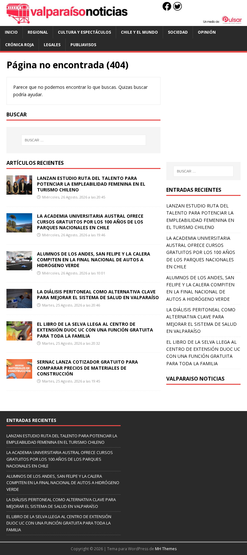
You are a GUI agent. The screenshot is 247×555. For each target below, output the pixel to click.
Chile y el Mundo (139, 32)
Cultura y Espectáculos (84, 32)
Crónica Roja (19, 44)
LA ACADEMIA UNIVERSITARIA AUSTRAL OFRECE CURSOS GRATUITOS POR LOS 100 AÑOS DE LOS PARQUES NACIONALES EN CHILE (90, 222)
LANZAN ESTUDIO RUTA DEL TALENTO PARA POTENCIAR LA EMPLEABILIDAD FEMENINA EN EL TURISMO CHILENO (91, 184)
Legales (52, 44)
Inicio (11, 32)
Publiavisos (83, 44)
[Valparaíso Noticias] (123, 22)
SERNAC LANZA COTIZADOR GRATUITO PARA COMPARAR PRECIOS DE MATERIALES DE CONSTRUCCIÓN (87, 367)
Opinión (207, 32)
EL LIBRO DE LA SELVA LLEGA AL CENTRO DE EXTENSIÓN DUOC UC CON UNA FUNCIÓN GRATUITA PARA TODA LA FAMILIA (95, 330)
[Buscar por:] (83, 140)
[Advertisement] (206, 113)
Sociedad (178, 32)
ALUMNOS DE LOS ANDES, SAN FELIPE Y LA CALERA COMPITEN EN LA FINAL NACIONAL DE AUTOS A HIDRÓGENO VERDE (93, 259)
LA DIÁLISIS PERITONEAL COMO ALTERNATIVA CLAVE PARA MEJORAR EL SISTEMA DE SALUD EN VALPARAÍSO (98, 294)
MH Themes (166, 548)
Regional (38, 32)
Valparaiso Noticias (195, 378)
